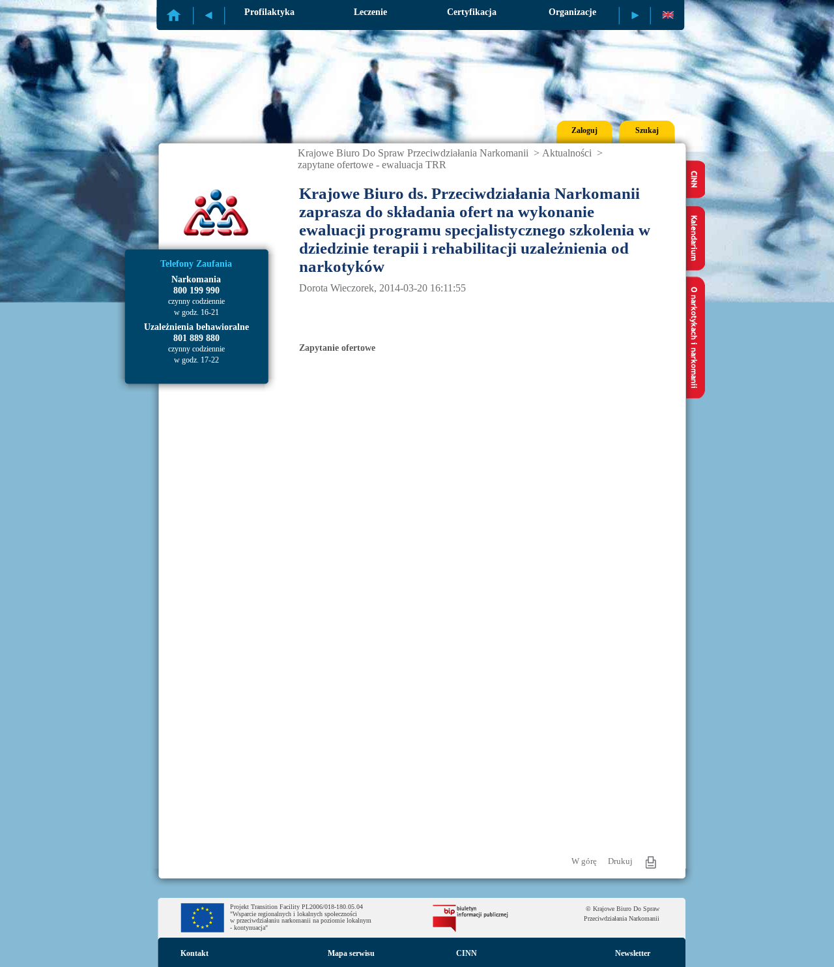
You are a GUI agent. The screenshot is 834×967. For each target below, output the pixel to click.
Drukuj (620, 861)
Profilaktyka (269, 12)
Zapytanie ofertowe (337, 348)
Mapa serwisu (351, 953)
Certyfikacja (471, 12)
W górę (584, 861)
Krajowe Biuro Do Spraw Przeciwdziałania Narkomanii (413, 152)
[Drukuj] (651, 862)
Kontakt (194, 953)
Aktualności (567, 152)
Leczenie (370, 12)
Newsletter (632, 953)
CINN (466, 953)
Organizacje (572, 12)
